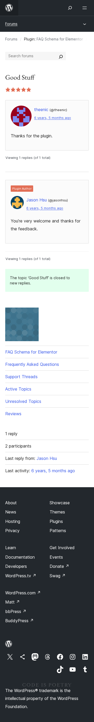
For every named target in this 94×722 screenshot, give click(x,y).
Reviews (13, 413)
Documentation (20, 557)
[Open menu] (85, 8)
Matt (12, 602)
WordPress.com (23, 592)
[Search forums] (61, 56)
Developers (16, 566)
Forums (11, 24)
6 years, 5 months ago (52, 118)
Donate (59, 566)
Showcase (60, 502)
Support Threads (21, 376)
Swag (58, 575)
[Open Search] (70, 8)
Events (56, 557)
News (10, 512)
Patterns (58, 530)
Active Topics (18, 389)
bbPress (15, 611)
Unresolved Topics (23, 401)
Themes (57, 512)
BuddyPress (19, 620)
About (11, 502)
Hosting (12, 521)
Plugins (56, 521)
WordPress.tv (20, 575)
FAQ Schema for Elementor (60, 39)
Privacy (12, 530)
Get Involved (62, 547)
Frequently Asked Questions (32, 364)
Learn (10, 547)
